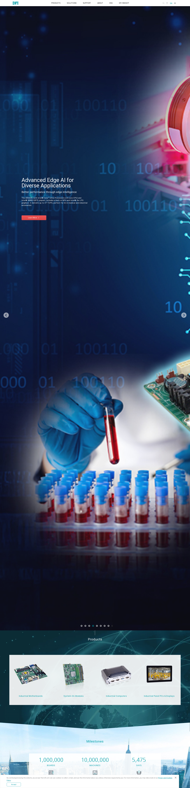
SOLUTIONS (71, 3)
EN (171, 3)
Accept (13, 784)
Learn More (170, 210)
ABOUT (100, 3)
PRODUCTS (54, 3)
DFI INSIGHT (126, 3)
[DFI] (15, 3)
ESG (112, 3)
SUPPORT (87, 3)
